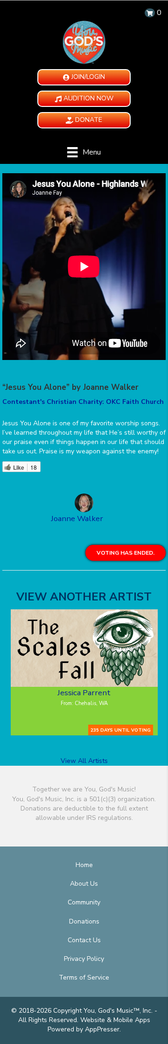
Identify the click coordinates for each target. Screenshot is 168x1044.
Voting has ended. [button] (125, 553)
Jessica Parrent (84, 692)
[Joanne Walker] (84, 504)
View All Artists (84, 760)
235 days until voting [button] (121, 730)
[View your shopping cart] (150, 12)
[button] (84, 77)
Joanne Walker (77, 518)
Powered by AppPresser (83, 1029)
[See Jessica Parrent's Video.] (84, 648)
